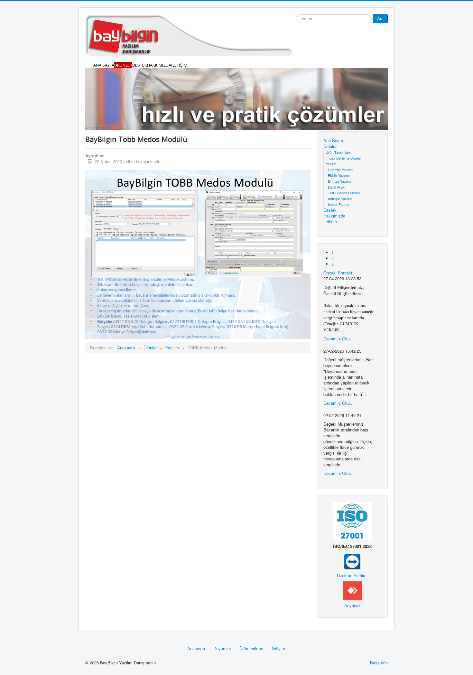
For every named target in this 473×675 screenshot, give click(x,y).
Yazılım (331, 163)
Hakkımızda (159, 65)
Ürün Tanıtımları (338, 152)
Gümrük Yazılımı (340, 169)
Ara (380, 18)
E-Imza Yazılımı (339, 181)
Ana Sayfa (103, 65)
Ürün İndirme (251, 648)
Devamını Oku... (338, 339)
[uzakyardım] (352, 562)
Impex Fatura (338, 204)
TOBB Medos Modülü (344, 192)
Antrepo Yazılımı (340, 198)
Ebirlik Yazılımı (338, 175)
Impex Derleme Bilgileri (343, 158)
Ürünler (123, 65)
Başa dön (379, 663)
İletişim (179, 65)
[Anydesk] (352, 590)
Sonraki (345, 273)
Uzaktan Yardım (351, 575)
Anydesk (352, 605)
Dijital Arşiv (336, 187)
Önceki (330, 273)
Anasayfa (196, 648)
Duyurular (222, 648)
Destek (139, 65)
